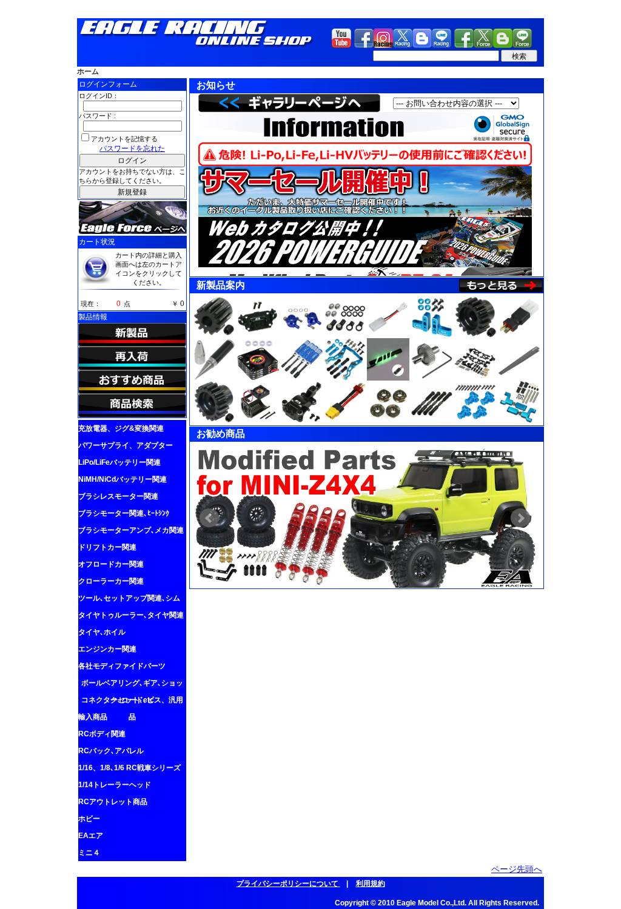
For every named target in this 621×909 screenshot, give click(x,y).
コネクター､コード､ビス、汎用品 (132, 702)
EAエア (90, 835)
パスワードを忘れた (132, 148)
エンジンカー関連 (107, 649)
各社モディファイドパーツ (122, 666)
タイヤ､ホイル (102, 632)
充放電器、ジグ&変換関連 (121, 428)
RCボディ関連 (102, 734)
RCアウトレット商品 (112, 801)
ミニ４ (89, 852)
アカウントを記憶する (124, 138)
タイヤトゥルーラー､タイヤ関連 (131, 615)
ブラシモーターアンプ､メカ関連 (131, 530)
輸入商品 (92, 717)
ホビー (89, 818)
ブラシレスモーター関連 (118, 496)
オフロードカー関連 (111, 564)
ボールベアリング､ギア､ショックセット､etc (132, 685)
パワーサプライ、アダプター (125, 445)
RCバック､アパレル (111, 751)
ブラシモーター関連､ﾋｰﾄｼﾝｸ (123, 513)
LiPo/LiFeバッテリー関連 (119, 462)
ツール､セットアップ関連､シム (129, 598)
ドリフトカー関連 (107, 547)
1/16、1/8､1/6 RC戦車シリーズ (129, 768)
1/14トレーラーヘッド (114, 785)
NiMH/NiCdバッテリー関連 (122, 479)
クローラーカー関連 (111, 581)
